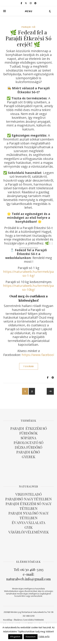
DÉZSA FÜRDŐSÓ (28, 447)
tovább (28, 366)
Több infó (44, 636)
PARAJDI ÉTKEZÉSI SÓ (28, 428)
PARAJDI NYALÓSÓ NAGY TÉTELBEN (28, 515)
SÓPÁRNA (28, 437)
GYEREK (28, 456)
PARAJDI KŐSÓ (28, 452)
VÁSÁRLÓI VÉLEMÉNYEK (28, 532)
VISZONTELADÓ (28, 494)
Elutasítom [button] (31, 636)
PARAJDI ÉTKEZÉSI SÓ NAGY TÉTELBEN (28, 506)
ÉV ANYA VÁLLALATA (28, 522)
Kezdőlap (7, 619)
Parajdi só (29, 27)
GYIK (29, 527)
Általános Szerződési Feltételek (29, 619)
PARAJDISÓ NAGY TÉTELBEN (28, 499)
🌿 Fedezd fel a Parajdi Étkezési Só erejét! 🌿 (29, 38)
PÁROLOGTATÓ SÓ (28, 442)
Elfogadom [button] (15, 636)
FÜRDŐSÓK (28, 433)
